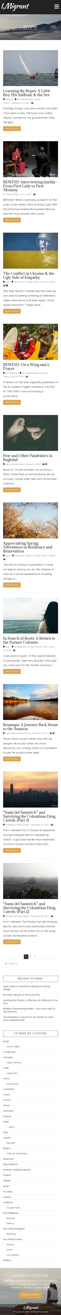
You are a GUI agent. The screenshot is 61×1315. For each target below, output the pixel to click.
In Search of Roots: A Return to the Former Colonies (29, 640)
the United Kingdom (25, 99)
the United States (12, 1239)
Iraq (7, 464)
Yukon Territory (14, 1062)
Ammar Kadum (18, 464)
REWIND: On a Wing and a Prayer (26, 366)
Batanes (11, 1218)
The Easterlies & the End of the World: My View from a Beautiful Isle (28, 1018)
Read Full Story (12, 128)
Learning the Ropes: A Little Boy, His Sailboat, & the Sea (26, 92)
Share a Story (30, 1294)
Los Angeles (13, 1254)
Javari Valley (10, 733)
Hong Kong (12, 1083)
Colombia (9, 825)
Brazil (6, 1041)
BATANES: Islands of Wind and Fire (21, 994)
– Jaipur (11, 1127)
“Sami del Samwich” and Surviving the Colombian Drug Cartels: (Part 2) (29, 907)
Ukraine (16, 282)
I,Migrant (14, 6)
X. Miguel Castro (31, 282)
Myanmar (8, 1159)
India (6, 1121)
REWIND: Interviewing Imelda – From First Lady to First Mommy (30, 185)
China (6, 1078)
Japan (7, 556)
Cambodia (9, 1052)
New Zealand (10, 1164)
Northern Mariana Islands (16, 1169)
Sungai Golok (13, 1207)
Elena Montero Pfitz (38, 647)
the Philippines (11, 373)
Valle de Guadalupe (17, 1153)
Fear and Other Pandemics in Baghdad (27, 457)
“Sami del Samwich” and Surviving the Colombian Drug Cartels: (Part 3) (29, 816)
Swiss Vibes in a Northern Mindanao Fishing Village (26, 988)
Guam (10, 1249)
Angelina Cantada (33, 556)
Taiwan (7, 1197)
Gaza (6, 1105)
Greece (7, 1116)
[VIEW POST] (30, 68)
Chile (6, 1068)
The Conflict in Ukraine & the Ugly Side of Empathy (28, 275)
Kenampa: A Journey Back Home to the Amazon (30, 726)
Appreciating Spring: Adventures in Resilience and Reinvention (27, 547)
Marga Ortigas (12, 194)
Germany (8, 1111)
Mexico (7, 1148)
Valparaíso (12, 1073)
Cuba (6, 1094)
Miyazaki (18, 556)
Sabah (6, 1180)
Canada (8, 1057)
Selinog (10, 1223)
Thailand (8, 1202)
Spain (7, 282)
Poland (7, 1175)
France (7, 1100)
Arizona (10, 1244)
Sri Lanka (7, 1191)
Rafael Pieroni (25, 733)
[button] (56, 6)
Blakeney (9, 99)
